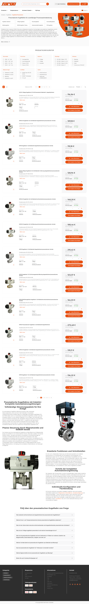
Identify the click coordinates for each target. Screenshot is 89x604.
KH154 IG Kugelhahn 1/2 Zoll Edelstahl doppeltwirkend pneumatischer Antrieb (37, 120)
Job (48, 579)
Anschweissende (26, 61)
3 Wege (41, 61)
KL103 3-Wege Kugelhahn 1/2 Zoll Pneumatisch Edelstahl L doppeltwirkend (36, 92)
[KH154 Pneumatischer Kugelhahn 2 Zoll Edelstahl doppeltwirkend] (9, 333)
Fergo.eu (49, 586)
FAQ (48, 578)
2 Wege (41, 59)
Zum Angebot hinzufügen (74, 110)
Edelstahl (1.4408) (9, 72)
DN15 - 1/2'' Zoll (8, 63)
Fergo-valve (50, 588)
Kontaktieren (58, 498)
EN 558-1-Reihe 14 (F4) (62, 61)
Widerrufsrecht (28, 576)
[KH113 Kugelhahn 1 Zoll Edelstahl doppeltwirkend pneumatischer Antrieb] (9, 154)
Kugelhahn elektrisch (6, 21)
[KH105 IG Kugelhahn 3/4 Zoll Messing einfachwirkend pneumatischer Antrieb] (9, 232)
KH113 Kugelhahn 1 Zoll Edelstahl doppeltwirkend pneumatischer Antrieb (36, 145)
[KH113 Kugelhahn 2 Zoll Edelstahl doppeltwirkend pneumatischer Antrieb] (9, 258)
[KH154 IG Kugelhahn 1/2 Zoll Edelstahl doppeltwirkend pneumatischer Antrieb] (9, 129)
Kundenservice (28, 573)
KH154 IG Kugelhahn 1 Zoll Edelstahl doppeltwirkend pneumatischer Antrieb (36, 349)
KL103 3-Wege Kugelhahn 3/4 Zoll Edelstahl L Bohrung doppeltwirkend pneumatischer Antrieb (39, 171)
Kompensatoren (7, 575)
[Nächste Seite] (48, 87)
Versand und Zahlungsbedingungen (55, 573)
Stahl (75, 63)
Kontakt (26, 578)
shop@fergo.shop (73, 580)
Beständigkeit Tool (51, 574)
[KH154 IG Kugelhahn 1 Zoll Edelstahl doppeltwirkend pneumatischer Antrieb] (9, 358)
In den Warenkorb (75, 106)
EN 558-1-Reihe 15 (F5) (62, 63)
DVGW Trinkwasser (26, 76)
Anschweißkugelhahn (51, 21)
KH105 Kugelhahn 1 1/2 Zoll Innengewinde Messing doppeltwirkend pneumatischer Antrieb (38, 275)
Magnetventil (62, 492)
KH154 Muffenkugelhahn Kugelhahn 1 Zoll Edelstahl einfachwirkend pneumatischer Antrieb (38, 300)
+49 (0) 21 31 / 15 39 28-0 (75, 578)
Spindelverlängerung (78, 492)
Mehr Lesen (22, 100)
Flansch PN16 (25, 65)
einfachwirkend (43, 72)
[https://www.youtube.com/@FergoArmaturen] (77, 584)
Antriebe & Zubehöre (7, 577)
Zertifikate (49, 576)
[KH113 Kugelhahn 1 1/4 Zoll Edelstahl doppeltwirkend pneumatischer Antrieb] (9, 383)
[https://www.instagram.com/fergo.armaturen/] (70, 584)
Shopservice (28, 570)
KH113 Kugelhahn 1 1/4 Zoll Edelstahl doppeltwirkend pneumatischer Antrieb (37, 374)
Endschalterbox (68, 492)
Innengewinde (25, 59)
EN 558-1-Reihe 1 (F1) (62, 59)
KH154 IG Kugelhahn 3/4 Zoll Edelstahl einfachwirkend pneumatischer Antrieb (37, 199)
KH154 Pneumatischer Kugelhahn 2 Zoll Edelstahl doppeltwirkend (34, 324)
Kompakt (42, 63)
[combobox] (35, 4)
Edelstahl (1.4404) (9, 74)
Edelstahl (76, 61)
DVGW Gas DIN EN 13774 (26, 73)
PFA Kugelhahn (49, 25)
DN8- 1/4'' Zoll (8, 59)
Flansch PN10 (25, 63)
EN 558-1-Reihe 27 (61, 65)
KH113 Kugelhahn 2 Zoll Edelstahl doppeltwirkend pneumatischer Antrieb (36, 249)
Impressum (49, 583)
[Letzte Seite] (49, 87)
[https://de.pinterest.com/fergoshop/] (75, 584)
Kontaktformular (73, 573)
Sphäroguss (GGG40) (79, 65)
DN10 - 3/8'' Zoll (9, 61)
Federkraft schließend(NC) (43, 77)
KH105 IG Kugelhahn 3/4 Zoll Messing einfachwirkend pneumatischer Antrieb (37, 224)
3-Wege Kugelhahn (21, 21)
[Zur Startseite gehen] (8, 4)
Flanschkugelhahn (35, 21)
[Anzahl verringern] (66, 103)
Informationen (51, 570)
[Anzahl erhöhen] (78, 103)
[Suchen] (47, 4)
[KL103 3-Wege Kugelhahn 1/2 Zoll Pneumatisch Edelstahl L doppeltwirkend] (9, 102)
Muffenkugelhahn (5, 25)
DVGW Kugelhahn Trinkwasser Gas (24, 25)
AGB (26, 574)
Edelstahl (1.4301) (9, 78)
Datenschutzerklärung (52, 585)
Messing (76, 59)
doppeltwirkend (43, 74)
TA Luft (24, 78)
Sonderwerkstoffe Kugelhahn (37, 25)
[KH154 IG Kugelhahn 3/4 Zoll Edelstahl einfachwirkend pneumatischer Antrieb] (9, 207)
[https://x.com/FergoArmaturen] (72, 584)
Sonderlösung (6, 579)
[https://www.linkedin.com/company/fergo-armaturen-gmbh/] (80, 584)
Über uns (49, 581)
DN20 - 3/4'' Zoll (9, 65)
